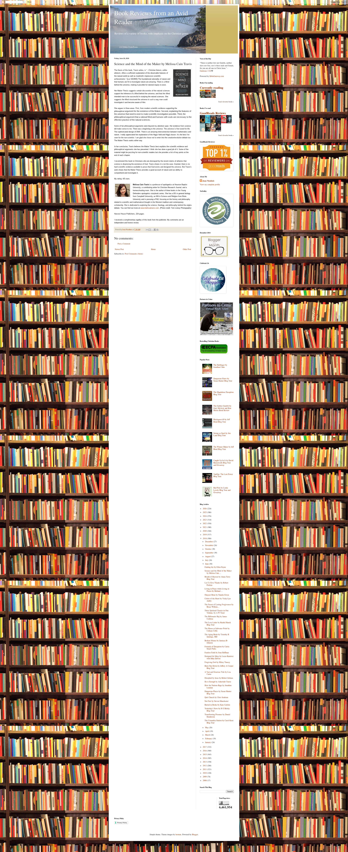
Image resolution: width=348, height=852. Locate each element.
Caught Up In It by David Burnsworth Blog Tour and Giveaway (223, 462)
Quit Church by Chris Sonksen (216, 697)
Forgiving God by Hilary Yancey (217, 662)
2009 (205, 776)
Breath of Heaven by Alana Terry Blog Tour (217, 577)
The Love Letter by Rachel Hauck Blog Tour (218, 623)
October (208, 549)
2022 (205, 523)
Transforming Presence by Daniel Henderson (217, 715)
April (207, 731)
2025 (205, 512)
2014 (205, 758)
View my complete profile (210, 184)
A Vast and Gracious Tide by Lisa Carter (218, 673)
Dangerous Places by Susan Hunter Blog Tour (218, 692)
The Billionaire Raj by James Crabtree (216, 617)
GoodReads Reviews (213, 113)
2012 (205, 765)
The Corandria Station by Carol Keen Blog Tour (219, 721)
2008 (205, 780)
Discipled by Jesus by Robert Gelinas (219, 678)
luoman (178, 834)
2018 (205, 538)
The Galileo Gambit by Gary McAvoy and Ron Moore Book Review (222, 408)
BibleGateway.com (216, 76)
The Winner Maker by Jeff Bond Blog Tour (223, 447)
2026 (205, 508)
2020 (205, 531)
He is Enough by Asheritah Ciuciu (218, 681)
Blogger (195, 834)
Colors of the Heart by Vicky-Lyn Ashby (218, 599)
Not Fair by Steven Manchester (217, 701)
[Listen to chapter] (212, 71)
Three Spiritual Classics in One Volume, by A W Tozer (217, 611)
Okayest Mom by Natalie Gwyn (217, 594)
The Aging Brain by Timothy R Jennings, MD (217, 635)
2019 (205, 534)
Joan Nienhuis (208, 180)
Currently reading (211, 87)
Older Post (187, 249)
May (207, 727)
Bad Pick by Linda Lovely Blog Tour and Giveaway (222, 490)
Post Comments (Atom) (134, 253)
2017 (205, 747)
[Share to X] (152, 229)
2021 (205, 527)
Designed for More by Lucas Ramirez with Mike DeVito (219, 657)
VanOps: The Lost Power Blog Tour (223, 475)
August (208, 556)
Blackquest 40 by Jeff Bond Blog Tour (221, 420)
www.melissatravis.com (149, 208)
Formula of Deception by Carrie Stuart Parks (217, 647)
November (209, 545)
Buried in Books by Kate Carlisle (217, 704)
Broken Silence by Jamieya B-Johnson (216, 641)
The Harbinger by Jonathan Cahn (220, 366)
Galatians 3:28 (205, 71)
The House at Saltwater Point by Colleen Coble (217, 629)
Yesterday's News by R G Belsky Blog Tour (217, 709)
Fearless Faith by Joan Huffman (217, 652)
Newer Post (119, 249)
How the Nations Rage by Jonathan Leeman (218, 686)
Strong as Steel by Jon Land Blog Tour (222, 434)
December (209, 541)
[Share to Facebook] (154, 229)
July (207, 560)
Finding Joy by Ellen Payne (215, 567)
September (209, 552)
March (208, 734)
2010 (205, 773)
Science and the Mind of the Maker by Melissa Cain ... (218, 571)
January (208, 742)
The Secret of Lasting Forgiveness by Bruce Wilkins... (219, 605)
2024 (205, 516)
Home (153, 249)
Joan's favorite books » (226, 102)
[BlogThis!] (149, 229)
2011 (205, 769)
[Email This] (147, 229)
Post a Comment (124, 243)
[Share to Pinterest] (157, 229)
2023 (205, 519)
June (207, 563)
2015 (205, 754)
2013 (205, 761)
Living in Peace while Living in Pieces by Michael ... (217, 589)
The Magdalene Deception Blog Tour (223, 393)
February (209, 738)
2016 (205, 750)
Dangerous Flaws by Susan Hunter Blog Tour (222, 379)
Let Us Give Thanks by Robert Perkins (216, 583)
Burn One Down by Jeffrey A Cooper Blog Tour (219, 667)
